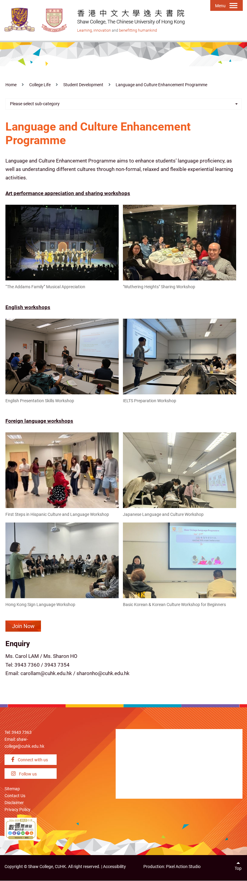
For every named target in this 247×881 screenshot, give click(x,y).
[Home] (54, 20)
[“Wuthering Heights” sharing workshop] (179, 242)
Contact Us (15, 795)
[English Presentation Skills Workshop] (62, 356)
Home (11, 84)
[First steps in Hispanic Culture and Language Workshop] (62, 470)
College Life (40, 84)
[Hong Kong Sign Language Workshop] (62, 560)
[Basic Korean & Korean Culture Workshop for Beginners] (179, 560)
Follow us (27, 774)
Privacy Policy (17, 809)
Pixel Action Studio (183, 866)
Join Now (23, 626)
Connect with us (32, 760)
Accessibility (114, 866)
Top (238, 868)
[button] (123, 104)
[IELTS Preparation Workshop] (179, 356)
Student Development (83, 84)
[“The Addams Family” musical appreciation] (62, 242)
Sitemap (12, 788)
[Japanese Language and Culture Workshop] (179, 470)
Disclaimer (14, 802)
